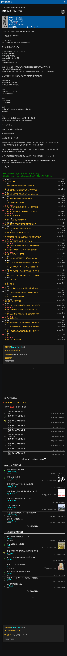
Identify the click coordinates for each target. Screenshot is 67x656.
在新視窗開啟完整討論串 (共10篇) (34, 459)
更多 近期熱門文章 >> (33, 526)
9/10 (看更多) (12, 27)
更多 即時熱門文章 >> (33, 591)
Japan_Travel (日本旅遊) (18, 7)
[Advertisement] (33, 381)
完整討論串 (9, 403)
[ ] (12, 472)
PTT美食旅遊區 (6, 7)
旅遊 (14, 347)
